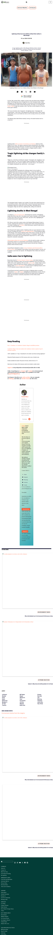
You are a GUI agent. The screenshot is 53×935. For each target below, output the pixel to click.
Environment (4, 914)
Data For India (4, 931)
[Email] (29, 419)
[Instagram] (17, 862)
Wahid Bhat (27, 42)
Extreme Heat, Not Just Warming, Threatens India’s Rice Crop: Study (40, 699)
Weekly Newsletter (5, 894)
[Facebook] (25, 862)
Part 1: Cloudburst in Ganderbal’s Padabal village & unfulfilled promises (23, 345)
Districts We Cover (5, 923)
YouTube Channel (26, 378)
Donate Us (3, 896)
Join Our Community (5, 897)
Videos (2, 910)
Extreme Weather (22, 7)
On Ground (32, 7)
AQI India (3, 933)
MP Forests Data (4, 929)
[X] (22, 862)
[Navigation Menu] (50, 3)
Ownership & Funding (6, 873)
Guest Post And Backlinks (6, 879)
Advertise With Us (5, 881)
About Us (3, 868)
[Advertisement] (26, 21)
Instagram (23, 371)
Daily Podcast (4, 907)
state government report (19, 214)
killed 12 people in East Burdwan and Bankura (25, 144)
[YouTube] (20, 862)
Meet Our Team (4, 871)
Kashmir (21, 272)
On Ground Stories (5, 918)
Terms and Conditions (5, 886)
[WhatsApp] (15, 862)
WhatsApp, (11, 378)
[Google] (27, 862)
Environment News (44, 612)
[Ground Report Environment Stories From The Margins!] (5, 2)
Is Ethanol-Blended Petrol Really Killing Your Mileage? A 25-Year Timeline (5, 700)
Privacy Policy (4, 883)
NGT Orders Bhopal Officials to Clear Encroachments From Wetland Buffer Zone (22, 700)
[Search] (26, 2)
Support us (10, 367)
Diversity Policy (4, 884)
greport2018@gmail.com (14, 373)
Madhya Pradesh (4, 916)
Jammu (16, 272)
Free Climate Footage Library (7, 908)
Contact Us (3, 870)
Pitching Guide (4, 899)
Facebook (30, 371)
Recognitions (4, 875)
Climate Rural (4, 921)
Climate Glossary (4, 905)
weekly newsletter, (26, 377)
